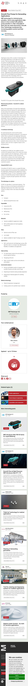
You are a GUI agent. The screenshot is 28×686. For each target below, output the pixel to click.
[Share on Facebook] (7, 379)
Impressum (3, 658)
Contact (4, 664)
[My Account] (23, 3)
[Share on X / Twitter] (5, 379)
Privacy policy (4, 657)
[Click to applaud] (14, 365)
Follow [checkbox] (14, 316)
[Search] (18, 3)
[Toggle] (26, 3)
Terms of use (4, 655)
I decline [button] (17, 678)
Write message (15, 345)
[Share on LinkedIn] (2, 379)
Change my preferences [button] (17, 681)
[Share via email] (10, 379)
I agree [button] (16, 675)
